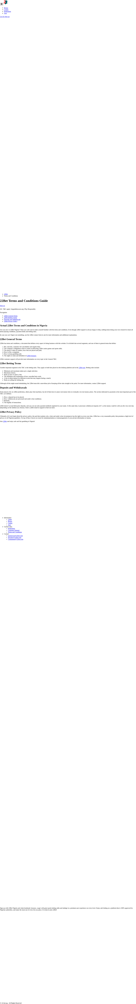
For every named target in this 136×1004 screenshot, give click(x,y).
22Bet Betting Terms (10, 318)
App (5, 13)
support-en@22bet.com (15, 536)
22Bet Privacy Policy (10, 321)
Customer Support (13, 530)
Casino (6, 9)
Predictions (7, 11)
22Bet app (82, 367)
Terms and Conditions (15, 532)
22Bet (5, 421)
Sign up (7, 16)
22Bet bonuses (31, 356)
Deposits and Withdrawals (12, 319)
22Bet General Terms (10, 316)
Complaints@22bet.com (15, 539)
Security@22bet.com (14, 537)
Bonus (6, 8)
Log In (2, 16)
